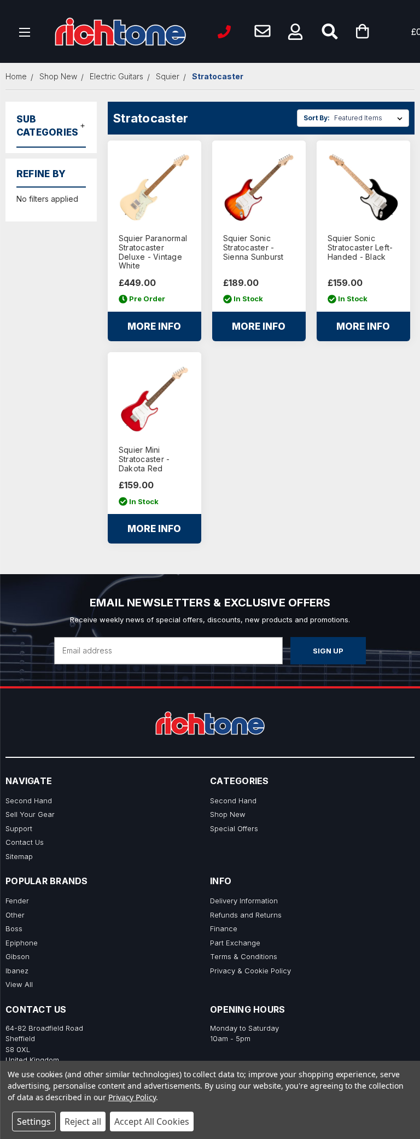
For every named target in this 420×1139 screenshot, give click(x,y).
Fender (17, 900)
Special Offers (234, 828)
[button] (295, 32)
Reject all (83, 1121)
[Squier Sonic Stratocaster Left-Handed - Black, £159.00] (363, 187)
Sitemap (19, 856)
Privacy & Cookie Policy (250, 970)
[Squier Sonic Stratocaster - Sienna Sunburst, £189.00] (259, 187)
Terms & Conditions (243, 956)
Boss (13, 928)
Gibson (17, 956)
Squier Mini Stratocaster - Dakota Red (144, 459)
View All (19, 984)
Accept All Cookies (151, 1121)
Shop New (228, 814)
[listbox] (370, 118)
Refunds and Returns (246, 914)
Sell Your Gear (30, 814)
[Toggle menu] (24, 31)
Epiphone (21, 942)
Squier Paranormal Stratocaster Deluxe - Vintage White (153, 252)
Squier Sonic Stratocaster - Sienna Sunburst (253, 247)
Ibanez (16, 970)
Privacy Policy (132, 1097)
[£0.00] (379, 31)
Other (15, 914)
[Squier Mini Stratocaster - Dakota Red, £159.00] (154, 399)
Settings (34, 1121)
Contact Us (24, 842)
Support (18, 828)
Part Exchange (235, 942)
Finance (223, 928)
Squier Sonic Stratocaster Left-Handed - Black (360, 247)
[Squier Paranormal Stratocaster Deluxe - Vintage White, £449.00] (154, 187)
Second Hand (28, 800)
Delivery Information (244, 900)
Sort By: (317, 118)
